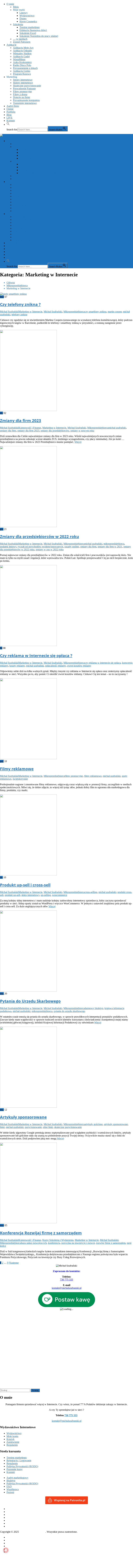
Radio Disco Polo (22, 65)
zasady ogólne (71, 546)
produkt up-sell (12, 895)
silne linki (48, 1127)
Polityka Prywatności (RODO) (22, 1466)
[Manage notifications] (5, 1550)
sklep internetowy (30, 895)
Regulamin (12, 1445)
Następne (14, 1262)
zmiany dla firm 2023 (28, 430)
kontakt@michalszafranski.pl (66, 1420)
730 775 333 (66, 1279)
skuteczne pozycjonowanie (68, 1127)
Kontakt (10, 120)
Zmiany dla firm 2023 (20, 420)
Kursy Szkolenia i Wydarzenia (57, 1240)
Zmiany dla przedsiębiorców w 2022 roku (39, 536)
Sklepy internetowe (23, 82)
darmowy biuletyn (94, 1008)
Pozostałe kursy (14, 1469)
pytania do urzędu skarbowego (69, 1011)
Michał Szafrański (9, 311)
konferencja (54, 1243)
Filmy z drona (20, 94)
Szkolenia (18, 24)
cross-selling (91, 892)
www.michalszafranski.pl (32, 1531)
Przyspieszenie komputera (26, 100)
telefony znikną (19, 314)
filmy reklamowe (93, 776)
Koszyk (10, 1439)
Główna (10, 1537)
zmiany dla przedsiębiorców (55, 430)
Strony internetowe (22, 79)
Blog (9, 114)
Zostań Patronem (21, 41)
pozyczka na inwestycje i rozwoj (78, 1243)
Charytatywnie (14, 1540)
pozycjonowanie (33, 1127)
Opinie (9, 109)
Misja (16, 7)
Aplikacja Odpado (22, 50)
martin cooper (115, 311)
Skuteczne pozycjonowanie (27, 85)
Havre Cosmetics (28, 21)
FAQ (9, 1486)
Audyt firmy (12, 106)
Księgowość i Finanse (29, 427)
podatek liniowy (8, 546)
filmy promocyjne (74, 776)
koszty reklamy (17, 665)
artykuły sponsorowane (116, 1124)
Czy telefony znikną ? (20, 304)
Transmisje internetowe (25, 103)
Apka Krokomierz (22, 62)
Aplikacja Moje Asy (23, 47)
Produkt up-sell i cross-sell (25, 884)
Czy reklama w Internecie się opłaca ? (36, 655)
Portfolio (10, 111)
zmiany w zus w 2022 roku (50, 549)
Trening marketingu (29, 27)
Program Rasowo (22, 74)
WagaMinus (19, 59)
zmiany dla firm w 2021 (110, 546)
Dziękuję (11, 1543)
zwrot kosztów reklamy (79, 665)
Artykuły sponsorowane (23, 1117)
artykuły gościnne (94, 1124)
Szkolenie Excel (27, 33)
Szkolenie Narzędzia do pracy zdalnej (38, 36)
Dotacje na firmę (21, 97)
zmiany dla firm (8, 430)
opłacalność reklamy (55, 665)
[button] (8, 124)
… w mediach (20, 39)
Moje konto (12, 1436)
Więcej (77, 442)
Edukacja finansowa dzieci (33, 30)
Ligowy (23, 12)
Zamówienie (12, 1442)
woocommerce (59, 895)
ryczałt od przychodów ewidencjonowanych (40, 546)
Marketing (11, 76)
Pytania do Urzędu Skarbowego (30, 1001)
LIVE (9, 117)
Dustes (22, 18)
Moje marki (19, 9)
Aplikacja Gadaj (21, 56)
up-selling (46, 895)
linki (2, 1127)
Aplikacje (11, 44)
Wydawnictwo (26, 15)
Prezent (10, 1492)
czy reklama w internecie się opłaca (103, 662)
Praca (9, 1546)
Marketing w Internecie (30, 311)
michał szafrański (117, 427)
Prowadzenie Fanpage (24, 88)
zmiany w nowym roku (82, 430)
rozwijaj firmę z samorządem (111, 1243)
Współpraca (12, 1489)
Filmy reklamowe (17, 768)
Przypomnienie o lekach (25, 68)
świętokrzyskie (20, 779)
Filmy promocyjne (22, 91)
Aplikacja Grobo (21, 71)
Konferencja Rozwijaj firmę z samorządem (41, 1232)
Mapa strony (12, 1549)
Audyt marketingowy (17, 1477)
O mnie (10, 4)
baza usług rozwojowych (34, 1243)
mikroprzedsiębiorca (113, 543)
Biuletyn (10, 1480)
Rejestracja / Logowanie (18, 1460)
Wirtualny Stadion (22, 53)
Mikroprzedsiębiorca (74, 311)
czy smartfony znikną (95, 311)
